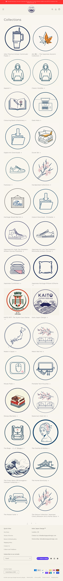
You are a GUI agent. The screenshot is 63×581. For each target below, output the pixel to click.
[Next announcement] (60, 2)
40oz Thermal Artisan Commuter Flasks (16, 55)
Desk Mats (35, 120)
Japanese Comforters (11, 283)
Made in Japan (9, 351)
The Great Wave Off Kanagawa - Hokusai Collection (15, 481)
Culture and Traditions (10, 549)
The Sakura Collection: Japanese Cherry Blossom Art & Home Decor (44, 515)
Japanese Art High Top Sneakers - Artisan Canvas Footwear (16, 250)
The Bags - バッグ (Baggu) (13, 448)
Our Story (6, 532)
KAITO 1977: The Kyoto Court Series (17, 317)
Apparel (7, 88)
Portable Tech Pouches (40, 384)
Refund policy (30, 577)
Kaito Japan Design (39, 317)
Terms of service (46, 577)
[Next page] (35, 523)
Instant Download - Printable (42, 217)
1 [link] (27, 523)
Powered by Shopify (20, 577)
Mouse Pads (8, 384)
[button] (3, 9)
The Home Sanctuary (39, 480)
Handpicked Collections (40, 185)
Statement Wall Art (39, 416)
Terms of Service (8, 535)
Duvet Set (35, 152)
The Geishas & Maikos (40, 448)
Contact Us (7, 546)
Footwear (7, 185)
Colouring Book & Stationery (14, 120)
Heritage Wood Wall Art (12, 217)
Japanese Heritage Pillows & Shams (45, 283)
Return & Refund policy (10, 539)
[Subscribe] (29, 558)
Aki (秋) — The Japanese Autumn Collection (44, 55)
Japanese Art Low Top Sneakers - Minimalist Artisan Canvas (44, 250)
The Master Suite (10, 514)
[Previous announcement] (3, 2)
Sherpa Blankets (10, 416)
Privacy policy (38, 577)
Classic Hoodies (37, 88)
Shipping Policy (8, 542)
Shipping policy (54, 577)
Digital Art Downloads (12, 152)
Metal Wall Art (37, 351)
